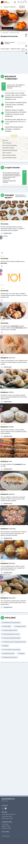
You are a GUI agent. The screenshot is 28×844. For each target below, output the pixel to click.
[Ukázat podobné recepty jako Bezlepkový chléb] (2, 469)
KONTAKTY (5, 805)
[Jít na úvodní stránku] (1, 6)
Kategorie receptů (6, 828)
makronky (8, 358)
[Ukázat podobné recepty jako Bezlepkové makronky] (2, 367)
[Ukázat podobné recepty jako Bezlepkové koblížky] (2, 436)
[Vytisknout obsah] (26, 53)
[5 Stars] (25, 43)
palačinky (8, 494)
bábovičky (8, 563)
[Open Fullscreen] (26, 27)
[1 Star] (18, 43)
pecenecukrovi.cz (8, 799)
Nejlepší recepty (6, 826)
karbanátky (8, 529)
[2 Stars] (20, 43)
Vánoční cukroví (7, 28)
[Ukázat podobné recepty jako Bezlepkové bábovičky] (2, 573)
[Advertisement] (14, 61)
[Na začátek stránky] (25, 835)
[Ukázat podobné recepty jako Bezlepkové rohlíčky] (2, 402)
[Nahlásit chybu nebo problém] (26, 46)
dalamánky (8, 598)
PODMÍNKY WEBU (7, 822)
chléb (6, 461)
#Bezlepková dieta (8, 436)
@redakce (7, 43)
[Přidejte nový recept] (21, 2)
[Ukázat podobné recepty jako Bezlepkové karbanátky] (2, 538)
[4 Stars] (23, 43)
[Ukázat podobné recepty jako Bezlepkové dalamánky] (2, 607)
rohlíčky (7, 392)
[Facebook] (6, 808)
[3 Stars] (22, 43)
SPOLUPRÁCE (5, 832)
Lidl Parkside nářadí (7, 816)
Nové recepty (5, 824)
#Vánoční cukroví (8, 233)
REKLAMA (4, 812)
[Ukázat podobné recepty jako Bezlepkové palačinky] (2, 503)
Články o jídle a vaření (7, 818)
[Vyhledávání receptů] (18, 2)
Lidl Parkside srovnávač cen (9, 814)
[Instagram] (3, 808)
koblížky (7, 427)
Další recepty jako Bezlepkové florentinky (21, 195)
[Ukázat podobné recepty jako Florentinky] (2, 233)
